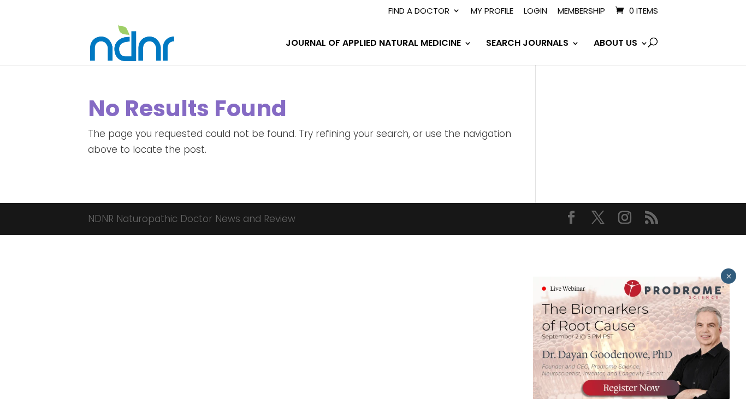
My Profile (492, 11)
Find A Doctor (418, 11)
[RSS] (651, 219)
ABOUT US (615, 44)
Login (535, 11)
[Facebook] (571, 219)
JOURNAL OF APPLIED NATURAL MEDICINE (373, 44)
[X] (598, 219)
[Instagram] (624, 219)
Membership (581, 11)
